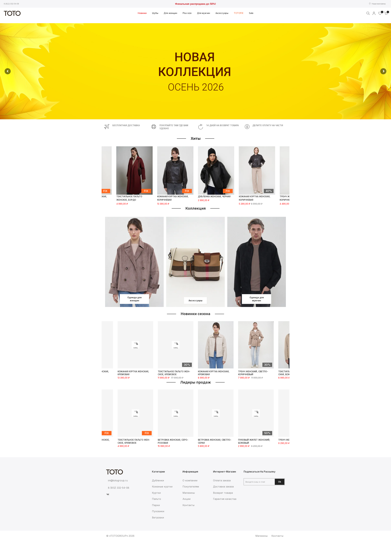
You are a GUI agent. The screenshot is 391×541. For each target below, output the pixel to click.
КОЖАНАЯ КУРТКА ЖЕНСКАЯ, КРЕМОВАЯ (173, 373)
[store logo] (12, 13)
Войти (374, 13)
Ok (279, 481)
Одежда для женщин (134, 299)
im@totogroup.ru (118, 480)
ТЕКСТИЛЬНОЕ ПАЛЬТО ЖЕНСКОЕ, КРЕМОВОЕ (134, 373)
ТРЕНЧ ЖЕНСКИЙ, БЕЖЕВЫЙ (253, 439)
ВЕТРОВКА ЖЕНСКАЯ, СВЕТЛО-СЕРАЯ (174, 441)
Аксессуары (195, 300)
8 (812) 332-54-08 (11, 4)
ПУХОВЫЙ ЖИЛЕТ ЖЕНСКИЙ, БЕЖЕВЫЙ (214, 441)
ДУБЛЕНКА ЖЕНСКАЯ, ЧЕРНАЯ (214, 196)
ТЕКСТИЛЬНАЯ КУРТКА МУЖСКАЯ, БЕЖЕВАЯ (254, 373)
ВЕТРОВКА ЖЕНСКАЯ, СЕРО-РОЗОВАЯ (133, 441)
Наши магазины (379, 4)
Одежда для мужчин (257, 299)
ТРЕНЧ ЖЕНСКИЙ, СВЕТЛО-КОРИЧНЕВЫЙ (213, 373)
